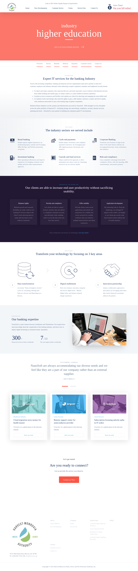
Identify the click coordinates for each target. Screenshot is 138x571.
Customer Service (57, 8)
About (27, 8)
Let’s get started (83, 233)
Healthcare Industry (19, 417)
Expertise (74, 63)
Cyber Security (58, 417)
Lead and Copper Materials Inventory (97, 524)
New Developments (40, 8)
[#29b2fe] (69, 404)
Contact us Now (69, 480)
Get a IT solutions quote (66, 47)
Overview (40, 63)
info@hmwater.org (31, 556)
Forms (70, 8)
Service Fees (82, 8)
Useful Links (94, 520)
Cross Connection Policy (97, 529)
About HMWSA (55, 523)
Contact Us (94, 8)
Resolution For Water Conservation (96, 533)
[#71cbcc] (28, 404)
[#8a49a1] (109, 404)
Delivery (65, 63)
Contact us (98, 63)
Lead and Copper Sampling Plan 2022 (98, 538)
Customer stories (86, 63)
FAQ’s (112, 520)
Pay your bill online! (122, 8)
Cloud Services (99, 417)
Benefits (56, 63)
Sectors (48, 63)
